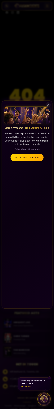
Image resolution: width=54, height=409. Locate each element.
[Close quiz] (48, 104)
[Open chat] (44, 399)
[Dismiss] (49, 377)
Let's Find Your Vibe (27, 157)
